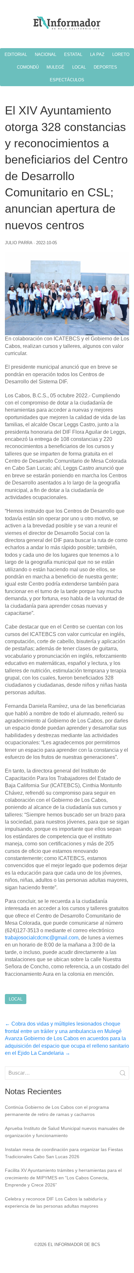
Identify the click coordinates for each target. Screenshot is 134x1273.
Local (15, 999)
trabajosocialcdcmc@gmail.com (41, 937)
